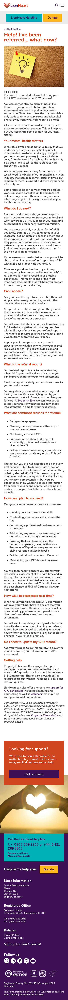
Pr (5, 935)
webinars (36, 694)
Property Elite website (44, 715)
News (7, 888)
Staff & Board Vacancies (16, 885)
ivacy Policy (12, 935)
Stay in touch (11, 894)
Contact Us (10, 891)
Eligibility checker (13, 896)
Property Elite (26, 400)
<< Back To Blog (12, 29)
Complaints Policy (13, 937)
